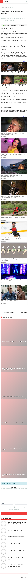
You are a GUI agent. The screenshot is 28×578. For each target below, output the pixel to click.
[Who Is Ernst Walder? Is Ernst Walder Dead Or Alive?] (14, 359)
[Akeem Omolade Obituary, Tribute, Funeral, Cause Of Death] (14, 465)
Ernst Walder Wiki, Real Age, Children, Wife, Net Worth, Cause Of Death (17, 523)
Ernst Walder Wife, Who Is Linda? (16, 530)
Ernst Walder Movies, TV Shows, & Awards (16, 544)
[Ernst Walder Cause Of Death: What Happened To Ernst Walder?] (14, 385)
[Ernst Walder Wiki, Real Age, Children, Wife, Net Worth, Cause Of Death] (3, 523)
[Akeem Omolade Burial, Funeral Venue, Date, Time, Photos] (14, 412)
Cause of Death (10, 312)
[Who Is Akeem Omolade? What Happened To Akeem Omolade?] (14, 438)
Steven (5, 7)
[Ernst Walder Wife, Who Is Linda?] (3, 530)
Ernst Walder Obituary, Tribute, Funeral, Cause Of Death (17, 551)
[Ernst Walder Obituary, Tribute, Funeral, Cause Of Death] (14, 332)
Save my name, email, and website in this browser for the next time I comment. (14, 508)
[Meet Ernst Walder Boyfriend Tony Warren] (3, 537)
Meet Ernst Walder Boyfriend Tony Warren (16, 537)
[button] (2, 398)
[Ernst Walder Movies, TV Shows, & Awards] (3, 544)
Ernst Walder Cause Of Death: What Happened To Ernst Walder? (16, 565)
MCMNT (6, 2)
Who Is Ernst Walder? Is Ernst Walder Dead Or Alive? (17, 558)
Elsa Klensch (24, 312)
